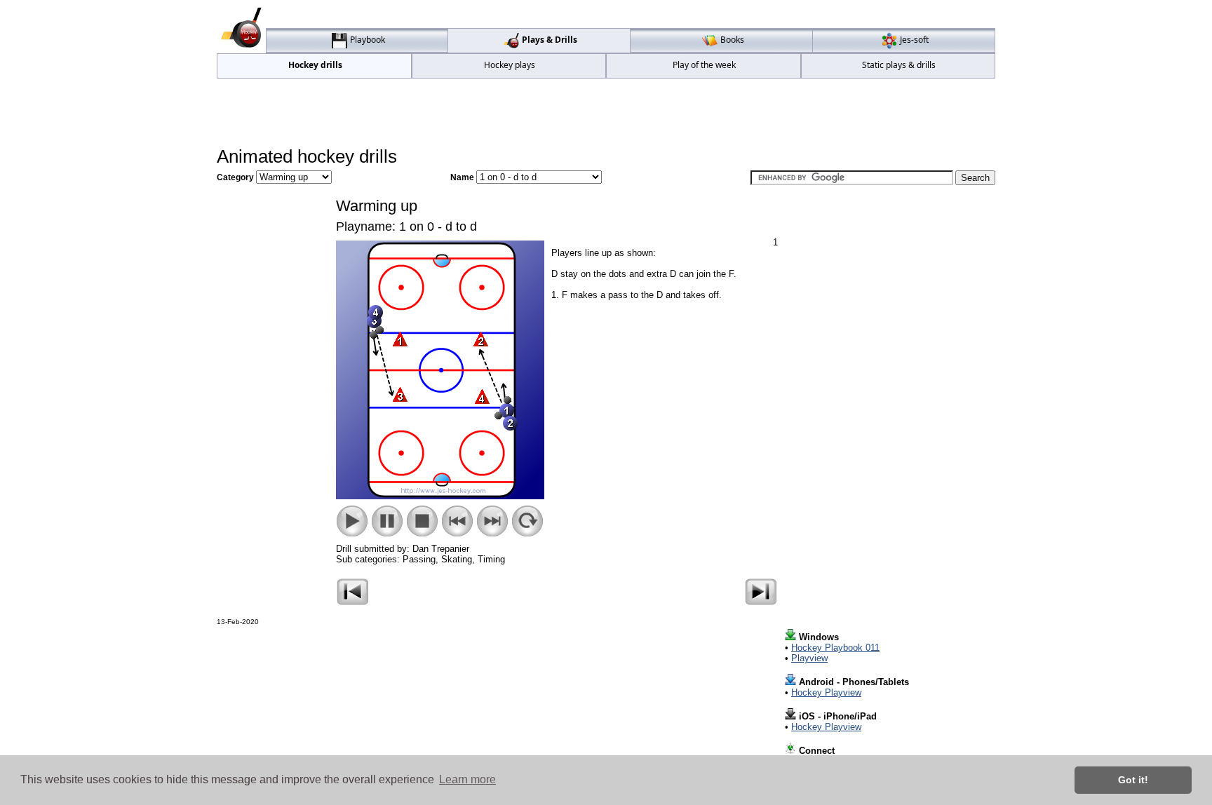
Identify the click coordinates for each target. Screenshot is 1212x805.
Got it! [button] (1133, 779)
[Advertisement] (606, 112)
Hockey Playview (826, 692)
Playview (809, 658)
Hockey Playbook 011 (835, 647)
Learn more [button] (467, 779)
